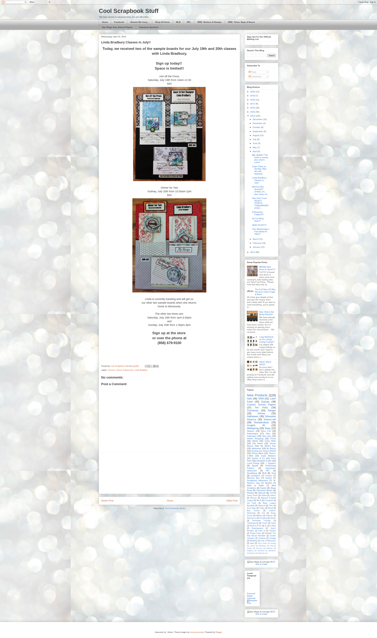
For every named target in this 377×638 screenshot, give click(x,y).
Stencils (262, 493)
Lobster (252, 546)
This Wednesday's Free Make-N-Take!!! (260, 231)
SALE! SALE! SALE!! (265, 363)
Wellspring (253, 428)
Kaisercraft (270, 419)
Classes (111, 370)
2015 (253, 112)
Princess (259, 548)
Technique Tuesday (261, 521)
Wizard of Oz (255, 526)
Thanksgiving (252, 523)
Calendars (252, 436)
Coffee (273, 526)
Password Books (264, 490)
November (258, 123)
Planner (272, 531)
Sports (273, 518)
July (255, 139)
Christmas (252, 410)
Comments (255, 76)
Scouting (263, 518)
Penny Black (257, 453)
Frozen (268, 475)
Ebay (268, 428)
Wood (270, 508)
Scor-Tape (251, 508)
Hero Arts (266, 436)
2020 (253, 91)
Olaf (271, 546)
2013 (253, 252)
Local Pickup (253, 463)
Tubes (261, 508)
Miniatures (262, 546)
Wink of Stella (255, 485)
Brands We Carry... (139, 22)
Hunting (273, 543)
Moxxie (253, 498)
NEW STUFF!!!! (259, 225)
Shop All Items (162, 22)
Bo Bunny (271, 448)
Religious (250, 551)
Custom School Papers (261, 404)
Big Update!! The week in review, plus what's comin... (260, 158)
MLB (178, 22)
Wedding (253, 541)
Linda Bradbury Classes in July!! (259, 180)
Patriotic (269, 516)
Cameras (251, 598)
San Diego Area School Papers (117, 27)
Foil (263, 513)
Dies (268, 433)
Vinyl (273, 473)
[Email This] (146, 366)
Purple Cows (255, 533)
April (255, 151)
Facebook (119, 22)
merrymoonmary (197, 632)
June (255, 143)
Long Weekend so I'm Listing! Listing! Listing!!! (266, 339)
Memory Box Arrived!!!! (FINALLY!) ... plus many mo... (260, 190)
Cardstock (255, 475)
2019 (253, 95)
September (258, 131)
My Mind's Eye (268, 446)
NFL (189, 22)
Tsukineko (261, 551)
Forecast (251, 593)
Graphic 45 (256, 425)
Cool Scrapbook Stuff (128, 11)
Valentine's (272, 551)
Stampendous (261, 422)
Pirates (249, 548)
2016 (253, 108)
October (257, 127)
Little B (261, 531)
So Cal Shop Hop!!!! (258, 219)
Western (252, 553)
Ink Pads (251, 503)
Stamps (265, 401)
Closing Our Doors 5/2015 (263, 451)
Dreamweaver (257, 528)
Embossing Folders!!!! (258, 213)
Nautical (261, 506)
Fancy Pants (252, 495)
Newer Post (107, 500)
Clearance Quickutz (148, 27)
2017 (253, 104)
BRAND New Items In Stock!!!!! (267, 268)
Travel (264, 523)
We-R (259, 500)
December (258, 119)
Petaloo (250, 493)
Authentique (252, 433)
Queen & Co (258, 458)
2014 (253, 116)
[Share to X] (151, 366)
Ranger (272, 410)
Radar (250, 596)
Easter (263, 488)
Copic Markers (268, 456)
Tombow (262, 538)
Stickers (250, 431)
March (256, 239)
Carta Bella (270, 441)
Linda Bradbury (141, 370)
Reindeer (269, 548)
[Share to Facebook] (154, 366)
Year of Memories (268, 541)
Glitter (264, 495)
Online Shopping (255, 438)
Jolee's (273, 495)
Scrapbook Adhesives (257, 480)
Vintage (272, 538)
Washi (255, 441)
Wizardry (261, 553)
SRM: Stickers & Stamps (209, 22)
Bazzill (255, 465)
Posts (253, 72)
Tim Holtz (261, 407)
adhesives (256, 448)
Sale (249, 398)
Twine (273, 523)
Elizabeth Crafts (264, 461)
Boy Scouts (253, 511)
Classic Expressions (125, 370)
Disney (261, 413)
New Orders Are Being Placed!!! (266, 313)
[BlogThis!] (149, 366)
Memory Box (253, 478)
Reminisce (251, 518)
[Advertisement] (169, 473)
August (256, 135)
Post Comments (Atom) (175, 508)
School (268, 478)
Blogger (218, 632)
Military (259, 516)
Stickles (268, 483)
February (257, 243)
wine (252, 543)
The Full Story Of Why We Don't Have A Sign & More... (265, 292)
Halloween (252, 416)
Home (105, 22)
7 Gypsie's (271, 463)
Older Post (232, 500)
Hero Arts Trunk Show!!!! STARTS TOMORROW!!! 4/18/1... (260, 203)
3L (266, 526)
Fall (271, 493)
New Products (257, 395)
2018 (253, 100)
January (257, 247)
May (255, 147)
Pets (271, 506)
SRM (261, 398)
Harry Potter (262, 543)
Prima (273, 438)
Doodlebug (252, 473)
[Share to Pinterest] (157, 366)
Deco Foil (266, 431)
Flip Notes (257, 443)
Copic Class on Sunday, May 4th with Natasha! (259, 170)
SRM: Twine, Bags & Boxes (241, 22)
